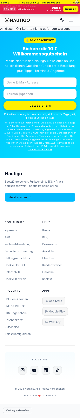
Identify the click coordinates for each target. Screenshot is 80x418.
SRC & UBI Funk (15, 306)
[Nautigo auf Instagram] (22, 370)
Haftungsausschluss (17, 258)
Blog (45, 237)
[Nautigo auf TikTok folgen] (57, 370)
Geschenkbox (14, 320)
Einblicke (48, 272)
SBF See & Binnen (16, 299)
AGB (7, 237)
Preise (46, 230)
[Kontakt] (62, 20)
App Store (55, 300)
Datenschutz (13, 272)
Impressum (11, 230)
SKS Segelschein (16, 313)
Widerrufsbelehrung (17, 244)
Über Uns (48, 258)
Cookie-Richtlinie (15, 279)
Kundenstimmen (52, 265)
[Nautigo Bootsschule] (17, 20)
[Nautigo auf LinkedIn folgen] (46, 370)
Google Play (57, 311)
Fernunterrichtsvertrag (19, 251)
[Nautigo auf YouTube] (34, 370)
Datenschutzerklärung (40, 149)
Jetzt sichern (40, 105)
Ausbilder (48, 251)
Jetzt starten (18, 197)
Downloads (49, 244)
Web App (55, 322)
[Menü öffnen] (71, 20)
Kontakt (47, 279)
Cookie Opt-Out (15, 265)
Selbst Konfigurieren (18, 333)
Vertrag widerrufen (17, 410)
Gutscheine (12, 327)
